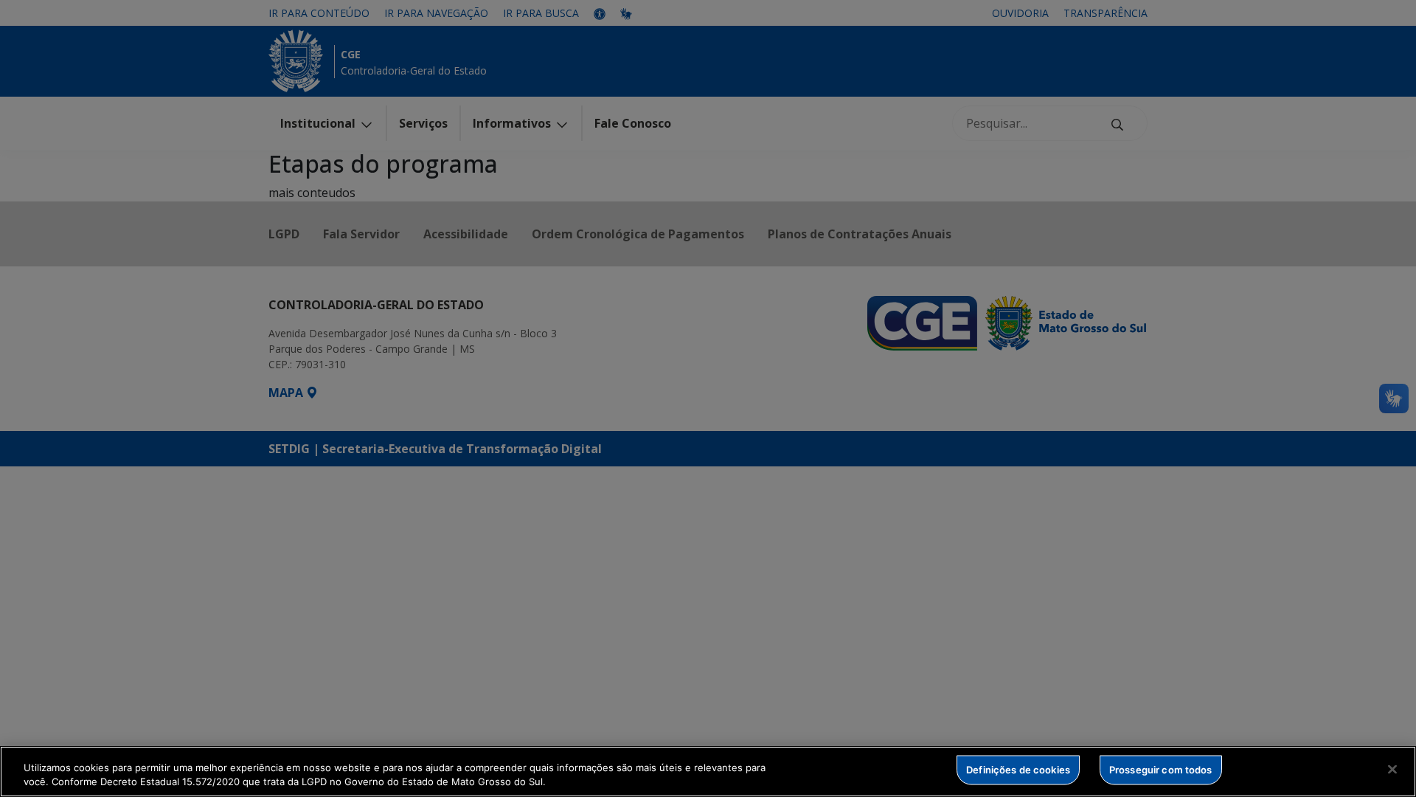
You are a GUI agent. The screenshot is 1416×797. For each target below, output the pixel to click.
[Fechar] (1392, 769)
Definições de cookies (1018, 770)
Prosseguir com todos (1160, 770)
